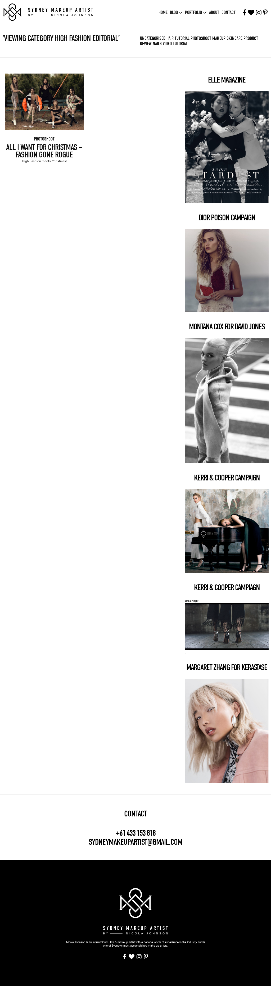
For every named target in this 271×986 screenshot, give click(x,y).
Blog (174, 12)
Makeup (218, 38)
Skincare (234, 38)
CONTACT (135, 813)
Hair (170, 38)
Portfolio (193, 12)
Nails (157, 44)
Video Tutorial (175, 44)
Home (163, 12)
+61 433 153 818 (135, 833)
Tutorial (182, 38)
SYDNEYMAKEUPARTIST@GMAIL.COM (135, 842)
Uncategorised (152, 38)
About (214, 12)
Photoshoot (201, 38)
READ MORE (44, 94)
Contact (229, 12)
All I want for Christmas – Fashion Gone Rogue (44, 151)
